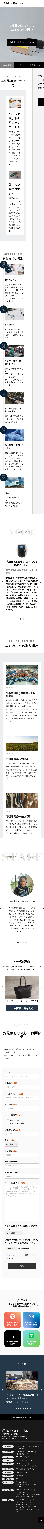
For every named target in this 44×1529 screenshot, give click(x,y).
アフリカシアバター (22, 1492)
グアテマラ (19, 1502)
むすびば (34, 1466)
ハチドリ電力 (20, 1448)
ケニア (26, 1509)
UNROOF (19, 1472)
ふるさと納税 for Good (23, 1454)
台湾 (17, 1511)
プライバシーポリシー (14, 1255)
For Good (31, 1451)
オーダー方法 (21, 65)
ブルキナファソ (21, 1507)
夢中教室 (19, 1469)
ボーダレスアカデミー (23, 1482)
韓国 (37, 1509)
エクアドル (29, 1502)
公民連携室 (19, 1475)
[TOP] (41, 1520)
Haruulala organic (22, 1494)
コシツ (18, 1479)
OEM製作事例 (7, 65)
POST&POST (20, 1446)
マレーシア (32, 1507)
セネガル (19, 1509)
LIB (32, 1490)
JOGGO (26, 1490)
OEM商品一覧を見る (22, 1008)
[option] (22, 578)
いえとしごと (28, 1472)
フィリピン (29, 1504)
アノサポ (28, 1457)
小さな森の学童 (29, 1469)
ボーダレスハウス (22, 1463)
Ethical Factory (35, 1494)
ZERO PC (19, 1457)
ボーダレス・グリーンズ (24, 1460)
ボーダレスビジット (22, 1466)
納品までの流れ (36, 65)
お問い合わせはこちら (22, 42)
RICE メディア (21, 1451)
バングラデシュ (21, 1500)
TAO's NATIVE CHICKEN (24, 1497)
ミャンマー (32, 1500)
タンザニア (19, 1504)
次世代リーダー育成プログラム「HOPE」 (26, 1486)
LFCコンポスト (32, 1446)
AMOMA (18, 1490)
